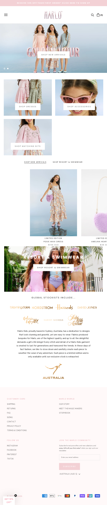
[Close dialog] (101, 228)
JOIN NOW (78, 280)
